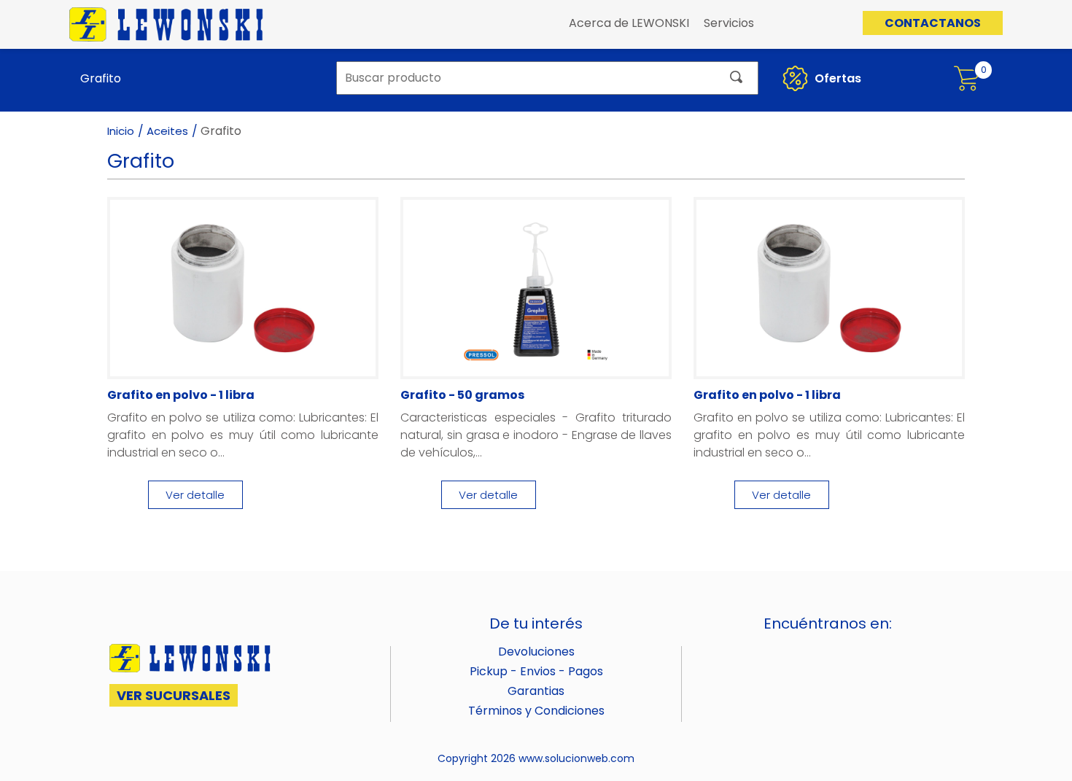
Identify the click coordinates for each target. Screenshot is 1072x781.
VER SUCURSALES (173, 695)
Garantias (536, 691)
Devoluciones (536, 651)
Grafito (100, 78)
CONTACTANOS (933, 23)
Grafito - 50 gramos (462, 394)
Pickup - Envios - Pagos (536, 671)
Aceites (167, 131)
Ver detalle (195, 494)
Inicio (120, 131)
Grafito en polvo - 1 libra (181, 394)
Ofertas (836, 78)
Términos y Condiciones (536, 710)
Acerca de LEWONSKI (629, 23)
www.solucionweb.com (576, 758)
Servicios (729, 23)
